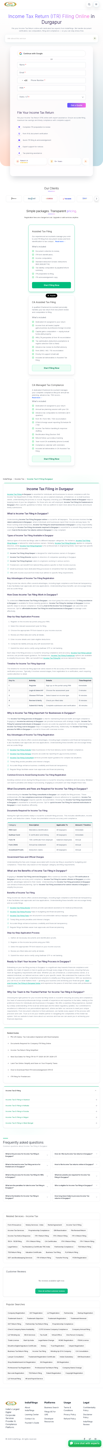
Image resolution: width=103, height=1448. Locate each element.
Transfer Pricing (62, 1258)
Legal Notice (12, 1247)
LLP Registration (53, 1313)
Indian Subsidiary (66, 1357)
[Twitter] (90, 1439)
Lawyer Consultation (16, 1357)
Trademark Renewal (78, 1318)
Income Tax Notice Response (19, 1236)
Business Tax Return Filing (18, 1351)
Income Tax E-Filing (73, 1225)
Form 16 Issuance (14, 1225)
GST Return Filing (14, 1324)
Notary (43, 1346)
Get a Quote (76, 105)
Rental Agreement (55, 1225)
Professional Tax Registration (19, 1368)
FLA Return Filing (71, 1252)
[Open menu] (96, 4)
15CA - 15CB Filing (15, 1241)
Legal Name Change (46, 1340)
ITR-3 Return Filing (33, 1241)
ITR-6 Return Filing (44, 1258)
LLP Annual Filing (14, 1379)
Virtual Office (57, 1335)
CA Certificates (51, 1241)
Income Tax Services (16, 1230)
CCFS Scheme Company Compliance (53, 1329)
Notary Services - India (34, 1225)
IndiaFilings (7, 479)
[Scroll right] (96, 198)
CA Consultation (82, 1351)
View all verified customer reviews (51, 1291)
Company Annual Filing (81, 1329)
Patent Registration (53, 1373)
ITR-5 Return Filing (68, 1241)
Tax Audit (43, 1335)
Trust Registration (57, 1346)
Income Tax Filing (39, 1351)
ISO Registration (46, 1362)
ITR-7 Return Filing (87, 1241)
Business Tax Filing (53, 1252)
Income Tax (19, 479)
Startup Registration (85, 1313)
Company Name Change (72, 1368)
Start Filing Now (51, 285)
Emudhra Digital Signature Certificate (22, 1346)
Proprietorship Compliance (39, 1230)
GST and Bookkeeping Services (20, 1258)
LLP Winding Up (14, 1335)
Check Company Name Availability (21, 1329)
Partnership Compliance (64, 1247)
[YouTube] (95, 1439)
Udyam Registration (76, 1346)
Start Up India (28, 1340)
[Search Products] (89, 4)
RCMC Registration (66, 1340)
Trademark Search (15, 1318)
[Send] (94, 38)
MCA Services (29, 1335)
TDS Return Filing (84, 1247)
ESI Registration (63, 1362)
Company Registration (16, 1313)
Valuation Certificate (33, 1252)
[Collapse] (95, 1090)
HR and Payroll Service (34, 1379)
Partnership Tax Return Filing (37, 1324)
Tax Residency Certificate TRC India (36, 1247)
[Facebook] (84, 1439)
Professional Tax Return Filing (46, 1368)
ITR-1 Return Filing (42, 1236)
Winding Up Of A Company (60, 1351)
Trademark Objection (35, 1318)
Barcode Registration (16, 1373)
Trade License (13, 1340)
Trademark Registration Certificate (41, 1357)
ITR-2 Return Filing (60, 1236)
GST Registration (36, 1313)
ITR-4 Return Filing (79, 1236)
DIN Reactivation (60, 1230)
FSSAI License (83, 1340)
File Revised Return (78, 1230)
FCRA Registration (80, 1258)
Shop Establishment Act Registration (22, 1362)
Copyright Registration (74, 1373)
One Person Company (74, 1335)
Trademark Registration (57, 1318)
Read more (59, 241)
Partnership (68, 1313)
